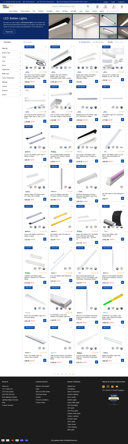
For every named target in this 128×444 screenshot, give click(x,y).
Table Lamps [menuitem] (71, 424)
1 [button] (58, 374)
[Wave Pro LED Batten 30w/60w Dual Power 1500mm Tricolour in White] (113, 260)
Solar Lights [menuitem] (71, 421)
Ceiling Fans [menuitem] (71, 386)
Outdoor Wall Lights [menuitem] (73, 413)
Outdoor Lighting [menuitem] (72, 416)
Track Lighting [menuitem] (72, 427)
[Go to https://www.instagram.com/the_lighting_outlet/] (108, 386)
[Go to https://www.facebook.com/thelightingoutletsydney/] (103, 386)
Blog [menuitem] (3, 402)
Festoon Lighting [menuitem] (72, 394)
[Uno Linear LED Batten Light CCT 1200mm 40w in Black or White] (87, 139)
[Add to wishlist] (45, 46)
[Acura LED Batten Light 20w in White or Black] (35, 219)
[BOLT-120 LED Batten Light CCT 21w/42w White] (35, 300)
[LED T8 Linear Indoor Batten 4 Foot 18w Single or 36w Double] (61, 99)
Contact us (121, 390)
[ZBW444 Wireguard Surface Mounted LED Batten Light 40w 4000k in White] (87, 179)
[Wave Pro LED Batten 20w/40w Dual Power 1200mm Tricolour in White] (87, 300)
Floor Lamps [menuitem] (71, 397)
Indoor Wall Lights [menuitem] (73, 402)
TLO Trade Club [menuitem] (7, 389)
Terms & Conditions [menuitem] (42, 400)
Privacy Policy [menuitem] (40, 402)
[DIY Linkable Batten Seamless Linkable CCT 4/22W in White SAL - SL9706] (61, 139)
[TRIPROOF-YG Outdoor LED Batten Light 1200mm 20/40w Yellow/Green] (113, 300)
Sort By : (110, 42)
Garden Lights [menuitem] (72, 400)
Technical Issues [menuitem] (41, 394)
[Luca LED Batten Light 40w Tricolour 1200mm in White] (61, 179)
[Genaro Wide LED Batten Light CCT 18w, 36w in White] (35, 179)
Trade (113, 2)
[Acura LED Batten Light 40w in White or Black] (35, 139)
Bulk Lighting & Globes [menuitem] (9, 397)
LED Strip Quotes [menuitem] (7, 391)
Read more (9, 32)
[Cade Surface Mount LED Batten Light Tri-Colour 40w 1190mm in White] (61, 340)
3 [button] (65, 374)
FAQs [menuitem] (37, 389)
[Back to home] (7, 6)
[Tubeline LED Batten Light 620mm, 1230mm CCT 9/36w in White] (35, 260)
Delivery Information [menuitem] (42, 386)
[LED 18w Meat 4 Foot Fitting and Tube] (113, 179)
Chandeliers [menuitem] (71, 389)
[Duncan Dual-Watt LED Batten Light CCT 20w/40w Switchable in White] (87, 340)
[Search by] (88, 6)
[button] (73, 374)
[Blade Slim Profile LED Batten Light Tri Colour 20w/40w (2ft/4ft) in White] (87, 59)
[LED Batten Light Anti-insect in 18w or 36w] (61, 219)
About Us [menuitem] (5, 386)
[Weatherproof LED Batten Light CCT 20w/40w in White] (87, 99)
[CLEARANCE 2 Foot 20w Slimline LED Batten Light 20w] (61, 300)
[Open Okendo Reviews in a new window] (113, 404)
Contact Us (121, 2)
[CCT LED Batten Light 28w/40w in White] (61, 260)
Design (106, 2)
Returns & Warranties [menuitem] (43, 391)
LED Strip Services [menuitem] (8, 394)
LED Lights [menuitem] (70, 408)
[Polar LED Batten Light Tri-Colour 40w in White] (35, 340)
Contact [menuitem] (38, 397)
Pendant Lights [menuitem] (72, 419)
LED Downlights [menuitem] (72, 405)
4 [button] (69, 374)
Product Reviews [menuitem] (7, 405)
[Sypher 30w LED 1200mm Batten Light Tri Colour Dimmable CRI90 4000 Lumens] (61, 59)
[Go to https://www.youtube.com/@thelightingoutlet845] (117, 386)
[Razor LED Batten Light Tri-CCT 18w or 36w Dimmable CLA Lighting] (113, 139)
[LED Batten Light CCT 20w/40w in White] (113, 99)
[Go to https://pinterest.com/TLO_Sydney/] (112, 386)
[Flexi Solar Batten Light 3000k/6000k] (113, 219)
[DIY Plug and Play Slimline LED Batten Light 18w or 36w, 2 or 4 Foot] (35, 99)
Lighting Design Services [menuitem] (10, 400)
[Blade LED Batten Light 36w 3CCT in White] (113, 340)
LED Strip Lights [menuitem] (72, 411)
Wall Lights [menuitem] (70, 430)
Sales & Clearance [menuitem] (73, 391)
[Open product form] (44, 81)
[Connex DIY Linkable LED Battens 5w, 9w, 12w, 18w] (113, 59)
